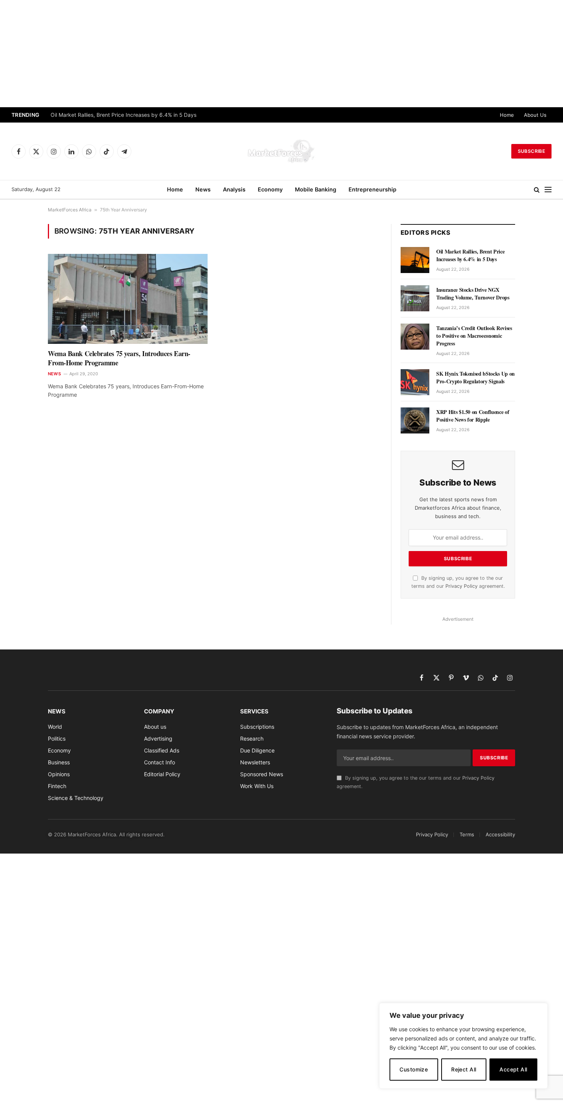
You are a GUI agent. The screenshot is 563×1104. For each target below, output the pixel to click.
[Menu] (548, 189)
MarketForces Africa (70, 210)
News (203, 189)
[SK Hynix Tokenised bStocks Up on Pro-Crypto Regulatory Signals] (415, 382)
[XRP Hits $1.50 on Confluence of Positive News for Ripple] (415, 420)
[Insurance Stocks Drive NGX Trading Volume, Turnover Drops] (415, 298)
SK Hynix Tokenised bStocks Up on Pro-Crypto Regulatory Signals (475, 377)
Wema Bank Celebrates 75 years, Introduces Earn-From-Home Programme (119, 358)
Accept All (513, 1069)
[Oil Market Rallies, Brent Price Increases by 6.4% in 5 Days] (415, 260)
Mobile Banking (315, 189)
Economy (270, 189)
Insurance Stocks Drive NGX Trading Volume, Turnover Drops (472, 293)
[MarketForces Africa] (281, 151)
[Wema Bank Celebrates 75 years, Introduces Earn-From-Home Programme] (128, 298)
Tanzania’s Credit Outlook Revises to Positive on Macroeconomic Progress (474, 335)
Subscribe (531, 151)
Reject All (463, 1069)
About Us (535, 115)
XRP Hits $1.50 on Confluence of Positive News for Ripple (472, 416)
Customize (413, 1069)
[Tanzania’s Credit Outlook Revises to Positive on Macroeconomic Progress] (415, 337)
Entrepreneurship (372, 189)
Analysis (234, 189)
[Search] (536, 189)
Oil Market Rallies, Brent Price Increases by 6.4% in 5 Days (123, 115)
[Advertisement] (281, 53)
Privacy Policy (461, 586)
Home (507, 115)
